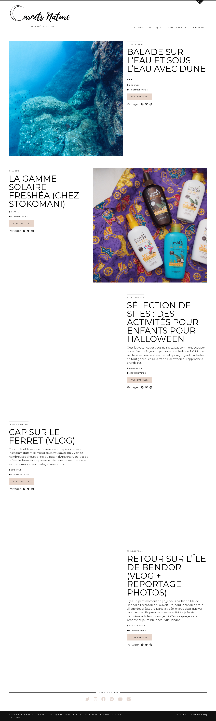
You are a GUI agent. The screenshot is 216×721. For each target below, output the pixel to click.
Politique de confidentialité (65, 715)
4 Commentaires (138, 90)
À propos (198, 27)
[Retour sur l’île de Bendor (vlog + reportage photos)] (66, 605)
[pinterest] (112, 699)
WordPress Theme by (191, 715)
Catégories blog (177, 27)
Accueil (138, 27)
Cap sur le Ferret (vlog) (42, 436)
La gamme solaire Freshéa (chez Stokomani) (44, 191)
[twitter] (87, 699)
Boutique (155, 27)
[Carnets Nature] (40, 13)
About (41, 715)
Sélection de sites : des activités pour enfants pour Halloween (163, 322)
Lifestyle (134, 85)
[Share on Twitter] (146, 104)
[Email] (129, 699)
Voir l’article (139, 97)
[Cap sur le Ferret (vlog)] (150, 478)
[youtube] (120, 699)
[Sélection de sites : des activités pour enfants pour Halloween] (66, 351)
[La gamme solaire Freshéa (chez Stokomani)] (150, 225)
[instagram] (95, 699)
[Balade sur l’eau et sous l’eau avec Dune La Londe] (66, 98)
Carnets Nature (25, 715)
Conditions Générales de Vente (104, 715)
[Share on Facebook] (142, 104)
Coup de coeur (137, 626)
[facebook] (103, 699)
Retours (15, 717)
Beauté (15, 212)
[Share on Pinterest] (151, 104)
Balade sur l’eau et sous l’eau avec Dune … (166, 64)
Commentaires (19, 216)
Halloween (135, 368)
